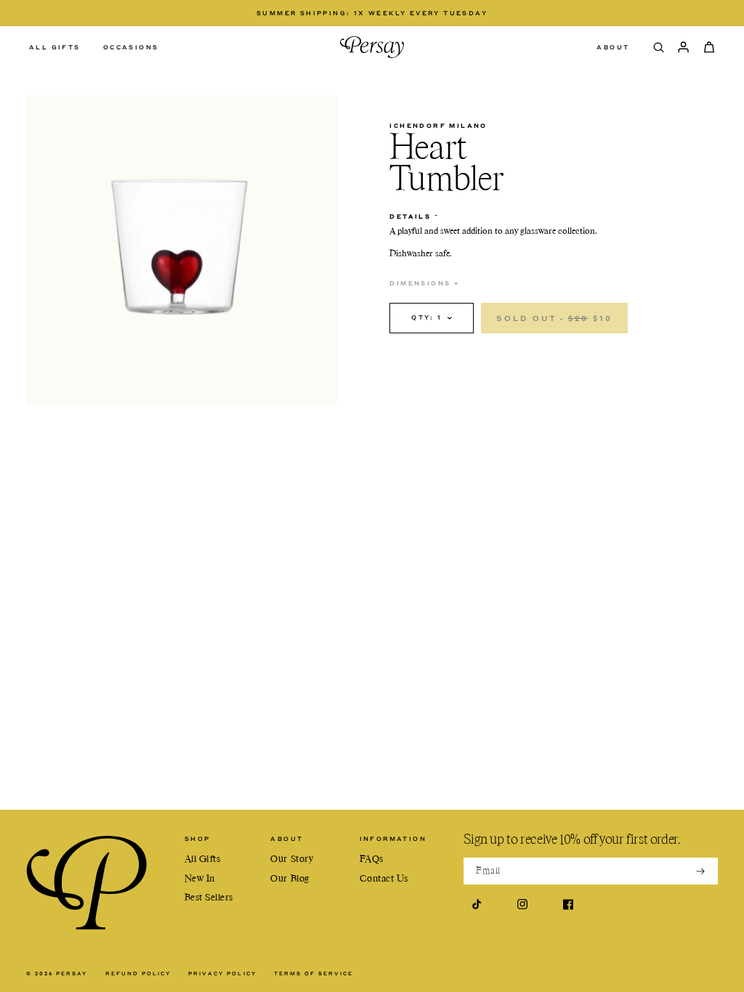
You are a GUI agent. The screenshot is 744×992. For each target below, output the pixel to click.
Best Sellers (209, 898)
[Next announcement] (584, 12)
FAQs (372, 859)
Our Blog (289, 879)
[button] (59, 47)
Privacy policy (222, 974)
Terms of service (314, 974)
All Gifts (203, 859)
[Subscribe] (700, 871)
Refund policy (138, 974)
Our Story (291, 859)
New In (200, 879)
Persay (71, 973)
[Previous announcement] (160, 12)
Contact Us (384, 879)
